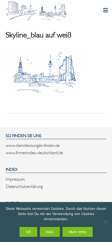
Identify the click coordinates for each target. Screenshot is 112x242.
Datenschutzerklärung (24, 186)
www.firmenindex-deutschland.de (34, 152)
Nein (50, 232)
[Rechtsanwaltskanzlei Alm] (37, 11)
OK (28, 232)
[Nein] (105, 222)
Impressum (15, 179)
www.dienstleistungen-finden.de (33, 145)
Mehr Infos (77, 232)
